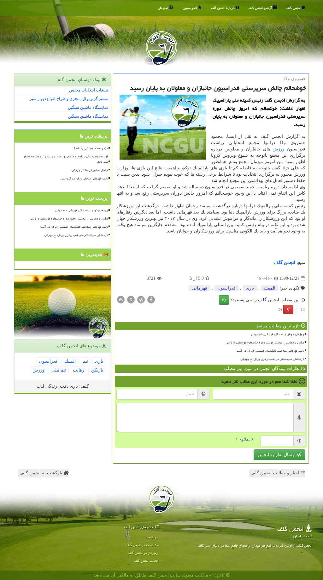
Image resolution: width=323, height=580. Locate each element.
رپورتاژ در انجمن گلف (143, 552)
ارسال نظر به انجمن (277, 454)
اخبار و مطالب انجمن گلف (275, 473)
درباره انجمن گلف (223, 7)
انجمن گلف (294, 7)
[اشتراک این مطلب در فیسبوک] (151, 299)
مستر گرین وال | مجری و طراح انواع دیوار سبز (69, 98)
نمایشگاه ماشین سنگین (88, 107)
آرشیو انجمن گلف (261, 7)
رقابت (78, 370)
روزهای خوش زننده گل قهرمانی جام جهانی (277, 334)
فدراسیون (190, 7)
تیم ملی (163, 7)
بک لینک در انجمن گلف (142, 545)
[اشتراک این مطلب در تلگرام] (141, 299)
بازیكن (97, 370)
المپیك (269, 288)
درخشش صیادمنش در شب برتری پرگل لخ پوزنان (272, 359)
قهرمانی (199, 288)
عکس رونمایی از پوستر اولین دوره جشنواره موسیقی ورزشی (265, 342)
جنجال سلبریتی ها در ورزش (90, 170)
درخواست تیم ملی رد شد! (91, 148)
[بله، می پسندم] (224, 300)
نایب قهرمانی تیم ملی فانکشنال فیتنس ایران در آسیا (270, 351)
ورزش (279, 149)
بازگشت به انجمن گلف (41, 473)
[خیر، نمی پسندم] (288, 309)
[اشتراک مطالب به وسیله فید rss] (120, 299)
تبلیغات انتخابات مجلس (88, 90)
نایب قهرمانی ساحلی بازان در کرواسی (84, 178)
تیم (85, 361)
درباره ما (152, 537)
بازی (250, 288)
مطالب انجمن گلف (146, 560)
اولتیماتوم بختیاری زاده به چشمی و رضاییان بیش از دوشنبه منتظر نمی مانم (65, 159)
